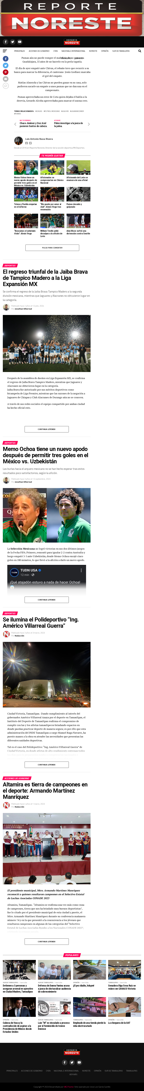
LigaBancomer (77, 111)
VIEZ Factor (69, 1086)
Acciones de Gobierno (39, 50)
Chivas (39, 111)
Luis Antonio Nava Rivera (39, 139)
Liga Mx (65, 111)
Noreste (93, 50)
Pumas (18, 114)
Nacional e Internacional (73, 50)
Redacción (19, 635)
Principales (19, 50)
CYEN (55, 50)
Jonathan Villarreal (23, 308)
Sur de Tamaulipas (121, 50)
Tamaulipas (66, 58)
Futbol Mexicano (52, 111)
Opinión (104, 50)
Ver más (79, 58)
